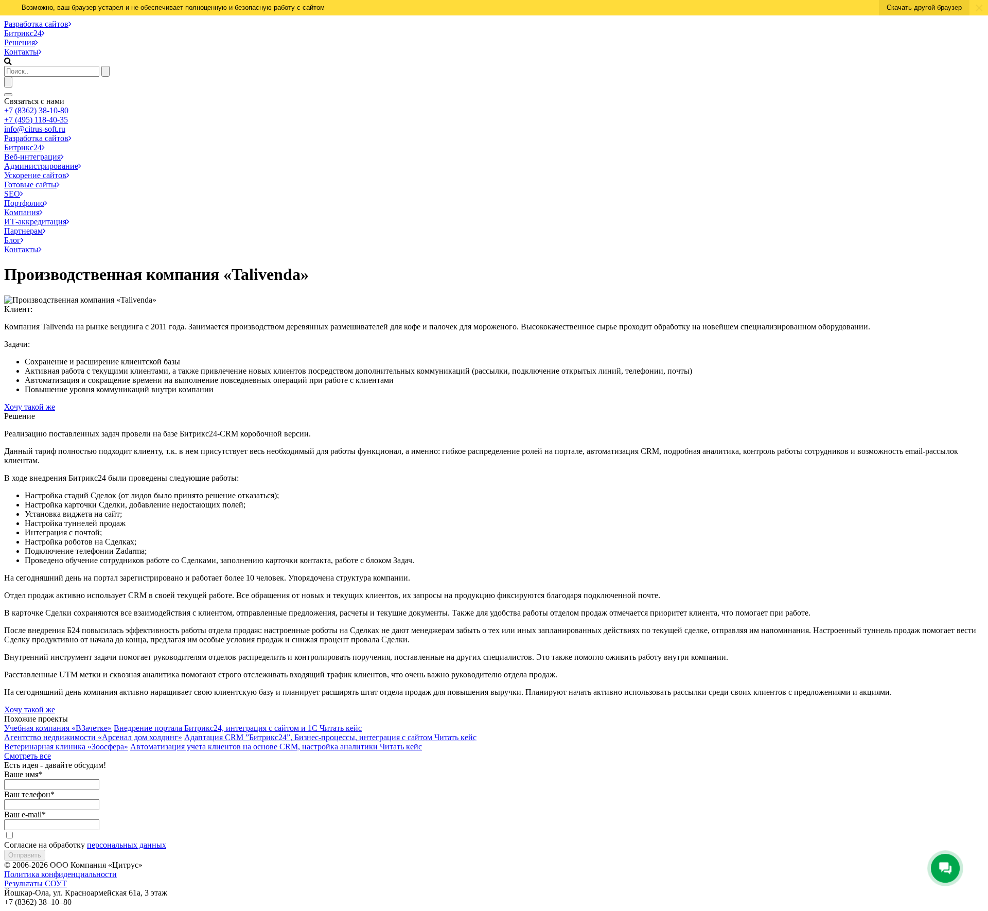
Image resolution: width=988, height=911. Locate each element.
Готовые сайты (30, 184)
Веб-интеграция (32, 156)
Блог (12, 240)
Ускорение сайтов (35, 175)
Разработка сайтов (36, 24)
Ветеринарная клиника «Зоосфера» (66, 746)
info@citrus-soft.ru (34, 129)
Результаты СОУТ (35, 883)
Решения (19, 42)
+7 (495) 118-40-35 (36, 119)
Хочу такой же (29, 406)
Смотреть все (27, 755)
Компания (22, 212)
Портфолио (24, 203)
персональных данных (126, 844)
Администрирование (41, 166)
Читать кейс (341, 728)
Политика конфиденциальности (60, 874)
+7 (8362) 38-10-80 (36, 110)
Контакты (21, 51)
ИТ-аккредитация (35, 221)
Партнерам (23, 230)
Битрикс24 (23, 33)
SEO (12, 193)
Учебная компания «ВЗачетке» (58, 728)
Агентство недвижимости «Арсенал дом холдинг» (93, 737)
